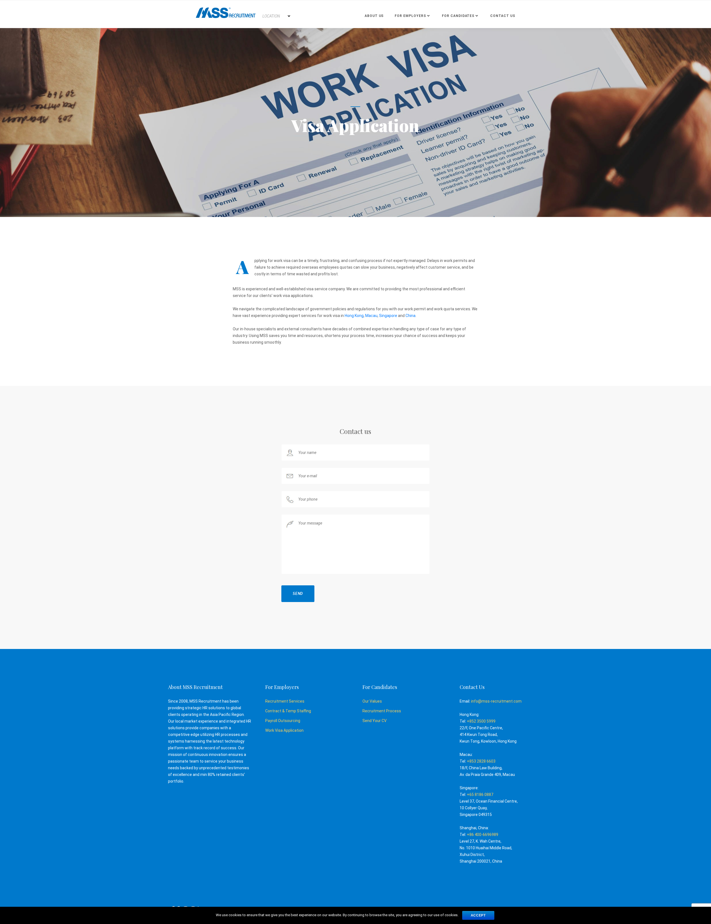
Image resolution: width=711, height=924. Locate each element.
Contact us (502, 16)
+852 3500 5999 (481, 721)
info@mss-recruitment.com (496, 701)
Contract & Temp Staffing (288, 711)
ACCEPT (478, 915)
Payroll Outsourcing (282, 720)
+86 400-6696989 (482, 834)
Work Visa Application (284, 730)
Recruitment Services (284, 701)
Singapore (388, 315)
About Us (374, 16)
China (410, 315)
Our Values (372, 701)
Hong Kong (354, 315)
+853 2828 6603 (481, 761)
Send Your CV (374, 720)
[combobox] (276, 16)
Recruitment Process (381, 711)
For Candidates (458, 16)
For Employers (410, 16)
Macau (371, 315)
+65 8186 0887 (480, 794)
